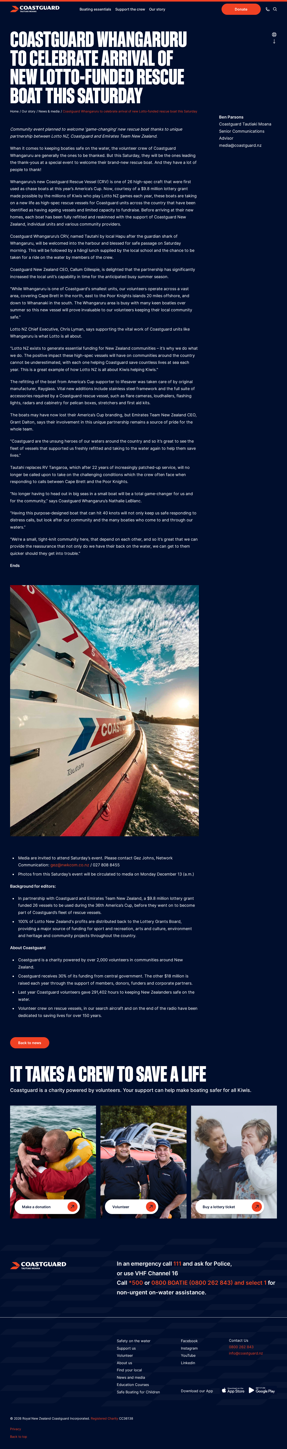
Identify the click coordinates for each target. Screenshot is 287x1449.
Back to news (29, 1043)
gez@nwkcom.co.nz (69, 865)
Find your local (129, 1370)
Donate (241, 9)
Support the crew (130, 9)
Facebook (189, 1341)
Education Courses (133, 1384)
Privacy (15, 1429)
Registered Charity (104, 1418)
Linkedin (188, 1363)
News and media (131, 1377)
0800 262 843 (241, 1347)
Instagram (189, 1348)
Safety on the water (133, 1341)
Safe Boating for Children (138, 1392)
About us (124, 1363)
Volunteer (125, 1355)
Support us (126, 1348)
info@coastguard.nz (246, 1353)
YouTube (188, 1355)
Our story (157, 9)
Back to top (18, 1436)
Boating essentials (95, 9)
